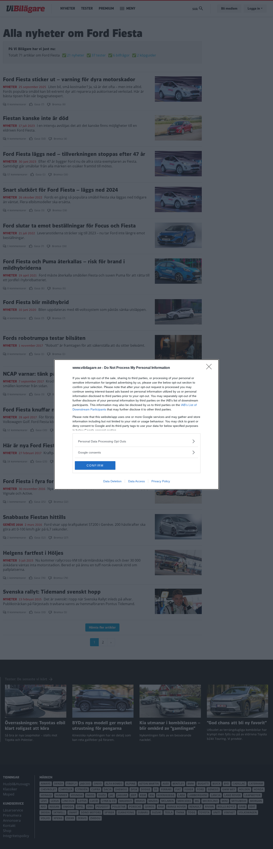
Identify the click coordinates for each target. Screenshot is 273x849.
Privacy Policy (160, 481)
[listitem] (136, 441)
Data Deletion (112, 481)
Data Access (136, 481)
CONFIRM (95, 465)
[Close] (210, 368)
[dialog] (136, 424)
